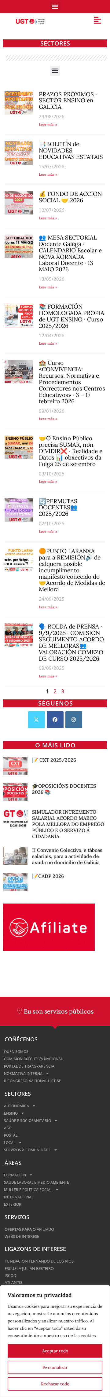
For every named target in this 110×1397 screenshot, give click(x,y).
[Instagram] (73, 719)
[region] (55, 1341)
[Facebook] (55, 719)
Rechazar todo (55, 1384)
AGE (7, 1128)
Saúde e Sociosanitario (27, 1120)
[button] (55, 7)
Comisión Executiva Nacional (33, 1059)
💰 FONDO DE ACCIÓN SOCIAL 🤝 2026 (70, 197)
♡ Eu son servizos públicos (55, 1011)
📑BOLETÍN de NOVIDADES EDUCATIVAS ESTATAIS (71, 150)
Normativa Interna (23, 1073)
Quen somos (16, 1051)
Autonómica (16, 1106)
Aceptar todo (55, 1351)
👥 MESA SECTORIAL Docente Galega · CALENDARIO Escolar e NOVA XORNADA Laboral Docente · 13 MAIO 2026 (70, 253)
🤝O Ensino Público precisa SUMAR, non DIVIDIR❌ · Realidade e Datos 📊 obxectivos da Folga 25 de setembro (70, 451)
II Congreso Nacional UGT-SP (32, 1081)
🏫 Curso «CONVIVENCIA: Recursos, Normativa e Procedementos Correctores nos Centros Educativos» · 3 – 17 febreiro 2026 (72, 382)
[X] (36, 719)
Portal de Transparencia (29, 1066)
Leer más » (48, 124)
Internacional (18, 1197)
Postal (10, 1135)
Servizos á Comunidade (27, 1150)
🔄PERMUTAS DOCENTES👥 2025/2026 (58, 507)
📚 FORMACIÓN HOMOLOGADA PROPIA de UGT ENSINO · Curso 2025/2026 (71, 316)
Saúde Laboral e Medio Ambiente (36, 1182)
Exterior (12, 1204)
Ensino (11, 1113)
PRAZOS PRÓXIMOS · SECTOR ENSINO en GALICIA (68, 100)
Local (9, 1142)
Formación (15, 1175)
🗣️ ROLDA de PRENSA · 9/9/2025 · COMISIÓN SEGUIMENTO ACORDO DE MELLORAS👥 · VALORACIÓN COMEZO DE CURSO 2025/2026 (71, 642)
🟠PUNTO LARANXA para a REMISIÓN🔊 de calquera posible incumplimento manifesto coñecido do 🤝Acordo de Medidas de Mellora (72, 570)
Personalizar (55, 1367)
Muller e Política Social (28, 1189)
